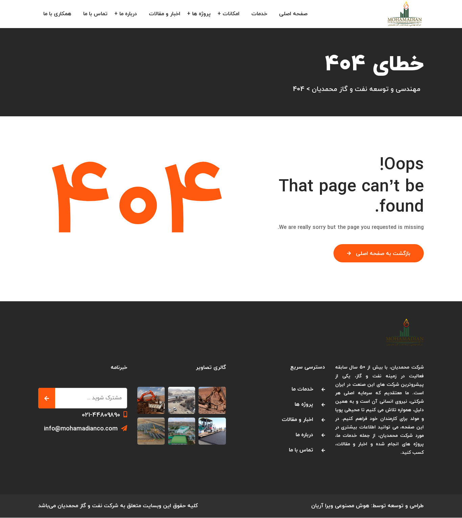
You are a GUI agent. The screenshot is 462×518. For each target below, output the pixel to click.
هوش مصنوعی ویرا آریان (340, 506)
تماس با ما (95, 14)
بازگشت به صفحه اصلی (383, 253)
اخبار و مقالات (164, 14)
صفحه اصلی (293, 14)
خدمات (259, 14)
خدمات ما (302, 389)
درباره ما (128, 14)
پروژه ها (201, 14)
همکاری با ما (57, 14)
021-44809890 (101, 415)
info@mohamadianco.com (81, 429)
